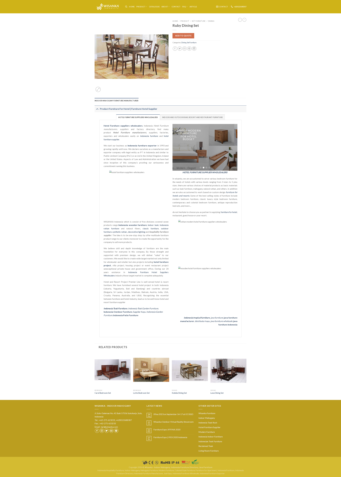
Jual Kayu (168, 473)
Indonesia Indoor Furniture (210, 436)
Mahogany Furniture (149, 470)
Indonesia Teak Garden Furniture (143, 308)
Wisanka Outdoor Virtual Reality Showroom (173, 421)
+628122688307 (124, 420)
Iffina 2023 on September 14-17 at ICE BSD (173, 414)
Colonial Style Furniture (185, 470)
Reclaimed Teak (205, 446)
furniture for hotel (229, 212)
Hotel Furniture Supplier (209, 427)
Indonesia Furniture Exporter (212, 473)
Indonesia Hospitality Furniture (110, 470)
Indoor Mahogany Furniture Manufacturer (117, 101)
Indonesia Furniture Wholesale (185, 473)
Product (140, 7)
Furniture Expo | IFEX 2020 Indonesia (170, 437)
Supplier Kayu (139, 311)
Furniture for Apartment (206, 470)
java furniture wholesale (221, 321)
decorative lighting (136, 232)
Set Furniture (198, 21)
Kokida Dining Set (179, 393)
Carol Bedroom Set (103, 393)
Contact (176, 7)
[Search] (126, 6)
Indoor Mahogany (206, 418)
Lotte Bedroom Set (141, 393)
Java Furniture (205, 467)
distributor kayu (202, 321)
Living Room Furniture (208, 450)
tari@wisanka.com (109, 427)
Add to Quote (183, 35)
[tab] (117, 100)
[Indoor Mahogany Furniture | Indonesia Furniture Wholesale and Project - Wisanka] (108, 6)
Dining (211, 21)
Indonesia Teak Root (207, 422)
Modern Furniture (206, 432)
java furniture (217, 317)
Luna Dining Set (217, 393)
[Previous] (177, 147)
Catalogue (154, 7)
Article (193, 7)
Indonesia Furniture (226, 470)
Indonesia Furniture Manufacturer (148, 473)
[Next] (232, 147)
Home (132, 7)
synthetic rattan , (120, 232)
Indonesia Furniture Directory (184, 467)
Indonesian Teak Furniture (210, 441)
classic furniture (151, 228)
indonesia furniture (149, 136)
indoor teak (153, 225)
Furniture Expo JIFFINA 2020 (166, 429)
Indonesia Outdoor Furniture (118, 311)
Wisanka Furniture (206, 413)
